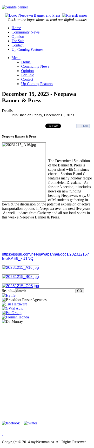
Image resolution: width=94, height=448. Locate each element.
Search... (8, 291)
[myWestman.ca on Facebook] (12, 423)
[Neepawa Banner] (32, 15)
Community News (26, 32)
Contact (17, 45)
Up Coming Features (27, 49)
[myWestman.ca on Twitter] (30, 423)
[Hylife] (8, 295)
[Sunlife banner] (15, 7)
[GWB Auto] (12, 308)
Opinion (18, 36)
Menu (16, 58)
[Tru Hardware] (14, 304)
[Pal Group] (11, 313)
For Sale (18, 41)
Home (16, 28)
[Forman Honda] (15, 317)
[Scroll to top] (2, 434)
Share (84, 126)
